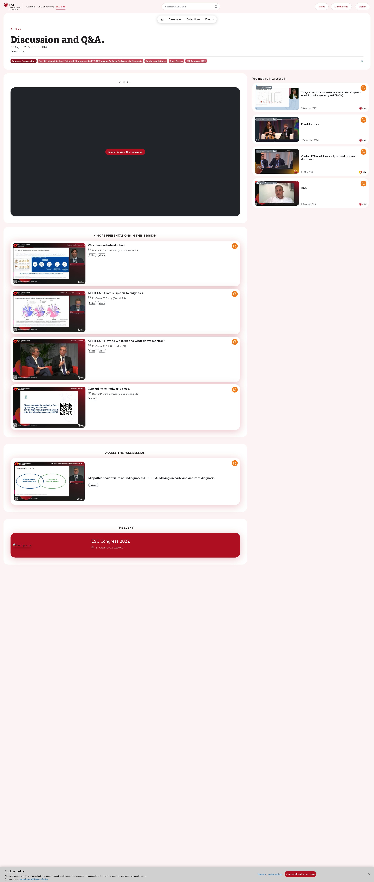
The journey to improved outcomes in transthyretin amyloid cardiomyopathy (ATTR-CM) (331, 94)
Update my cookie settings (270, 874)
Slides (92, 255)
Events (209, 19)
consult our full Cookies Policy (34, 879)
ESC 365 (60, 6)
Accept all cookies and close (301, 874)
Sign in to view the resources (125, 151)
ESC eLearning (46, 6)
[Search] (216, 7)
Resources (175, 19)
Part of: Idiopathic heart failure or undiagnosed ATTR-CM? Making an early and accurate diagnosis (90, 61)
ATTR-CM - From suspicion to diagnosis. (116, 293)
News (321, 6)
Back (18, 29)
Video (102, 255)
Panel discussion (310, 124)
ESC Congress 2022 (110, 541)
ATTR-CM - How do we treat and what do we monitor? (126, 341)
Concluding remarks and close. (109, 388)
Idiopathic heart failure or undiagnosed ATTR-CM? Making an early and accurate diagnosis (151, 478)
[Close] (369, 874)
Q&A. (304, 187)
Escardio (30, 6)
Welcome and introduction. (106, 245)
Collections (193, 19)
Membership (341, 6)
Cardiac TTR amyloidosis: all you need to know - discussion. (328, 157)
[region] (187, 874)
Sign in (362, 6)
